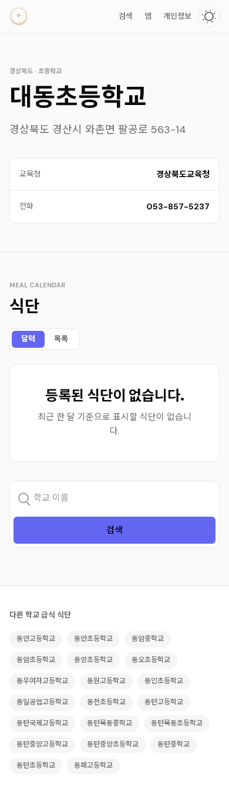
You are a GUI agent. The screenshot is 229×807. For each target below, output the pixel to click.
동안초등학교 (93, 638)
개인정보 (177, 16)
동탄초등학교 (35, 765)
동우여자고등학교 (42, 681)
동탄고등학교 (163, 702)
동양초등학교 (93, 659)
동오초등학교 (151, 659)
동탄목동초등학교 (177, 723)
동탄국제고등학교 (42, 723)
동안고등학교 (35, 638)
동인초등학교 (163, 681)
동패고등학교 (93, 765)
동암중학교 (148, 638)
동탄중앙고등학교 (42, 744)
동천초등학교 (106, 702)
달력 (28, 339)
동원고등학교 (106, 681)
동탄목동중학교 (109, 723)
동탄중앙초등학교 (113, 744)
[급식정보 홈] (18, 16)
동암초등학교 (35, 659)
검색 (126, 16)
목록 (61, 339)
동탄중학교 (173, 744)
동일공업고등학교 (42, 702)
